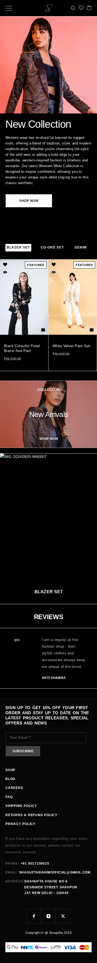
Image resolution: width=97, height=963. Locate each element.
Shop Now (29, 201)
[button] (43, 330)
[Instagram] (48, 916)
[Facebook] (34, 916)
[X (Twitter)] (63, 916)
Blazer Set (18, 247)
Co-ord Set (52, 247)
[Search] (73, 8)
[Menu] (9, 8)
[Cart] (89, 8)
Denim (80, 247)
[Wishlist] (81, 8)
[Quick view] (5, 272)
